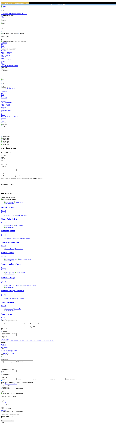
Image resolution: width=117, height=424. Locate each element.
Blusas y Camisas (5, 53)
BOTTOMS (4, 43)
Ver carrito (3, 402)
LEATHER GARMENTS (8, 14)
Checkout (3, 410)
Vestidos (3, 64)
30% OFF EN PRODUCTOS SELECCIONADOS (15, 3)
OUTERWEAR (5, 44)
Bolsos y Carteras (5, 55)
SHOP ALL (18, 14)
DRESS (3, 47)
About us (24, 14)
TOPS (2, 46)
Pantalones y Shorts (6, 59)
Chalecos (3, 56)
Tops (2, 63)
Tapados (3, 61)
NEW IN (3, 50)
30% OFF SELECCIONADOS (9, 66)
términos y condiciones (11, 384)
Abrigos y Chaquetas (6, 52)
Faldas (2, 58)
